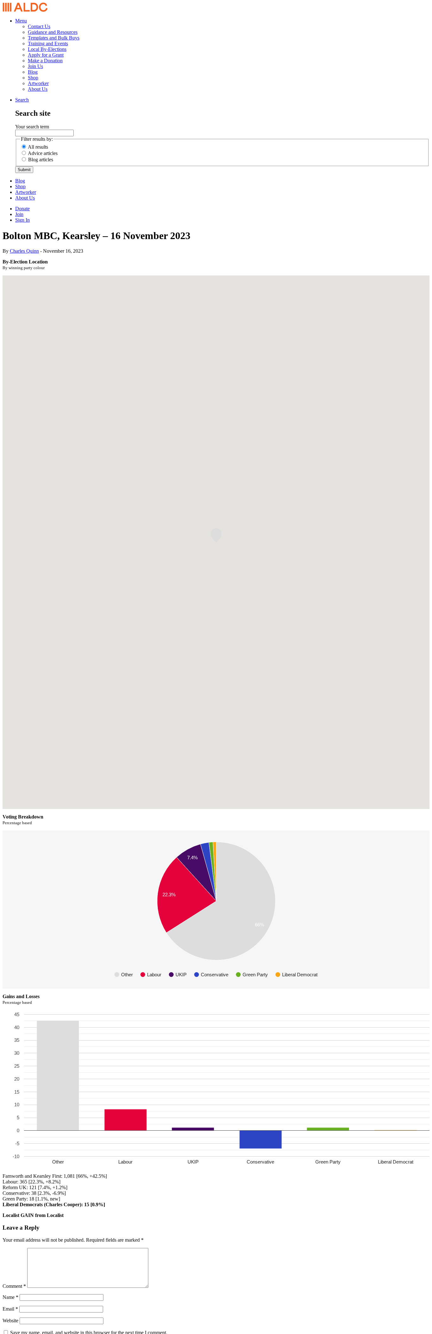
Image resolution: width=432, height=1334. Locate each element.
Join (19, 214)
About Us (37, 89)
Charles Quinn (24, 251)
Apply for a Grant (46, 55)
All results (38, 147)
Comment (14, 1286)
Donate (22, 208)
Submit (24, 169)
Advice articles (43, 153)
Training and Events (48, 43)
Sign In (22, 220)
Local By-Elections (47, 49)
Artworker (38, 83)
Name (10, 1297)
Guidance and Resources (52, 32)
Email (10, 1309)
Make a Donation (45, 60)
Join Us (35, 66)
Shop (33, 77)
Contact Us (39, 26)
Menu (21, 20)
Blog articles (40, 159)
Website (10, 1320)
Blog (33, 72)
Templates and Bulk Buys (53, 37)
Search (22, 99)
